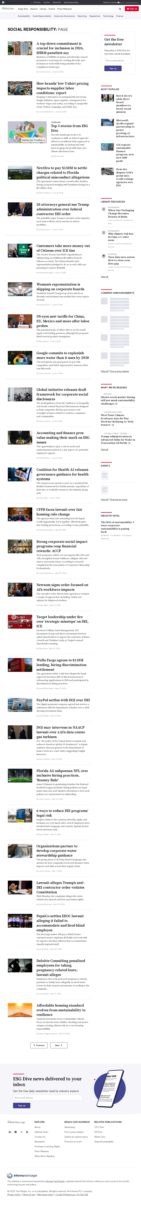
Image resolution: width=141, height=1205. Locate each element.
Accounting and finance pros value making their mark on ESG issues (63, 437)
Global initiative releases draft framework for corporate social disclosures (62, 394)
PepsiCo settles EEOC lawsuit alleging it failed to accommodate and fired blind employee (60, 922)
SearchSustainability (71, 2)
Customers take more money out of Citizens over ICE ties (63, 248)
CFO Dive (37, 2)
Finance (119, 16)
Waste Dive (57, 2)
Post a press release (119, 371)
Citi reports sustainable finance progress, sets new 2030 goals (125, 152)
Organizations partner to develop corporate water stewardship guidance (56, 851)
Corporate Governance (64, 16)
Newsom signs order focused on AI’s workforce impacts (62, 587)
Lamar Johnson (45, 373)
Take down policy (45, 1194)
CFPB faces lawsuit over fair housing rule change (59, 512)
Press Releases (64, 9)
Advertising (69, 1127)
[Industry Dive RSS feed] (27, 1132)
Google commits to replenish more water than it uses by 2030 (62, 355)
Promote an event (118, 499)
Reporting (82, 16)
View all (104, 276)
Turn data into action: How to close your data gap (121, 260)
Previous (40, 1045)
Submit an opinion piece (76, 1136)
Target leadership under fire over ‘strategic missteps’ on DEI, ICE (62, 621)
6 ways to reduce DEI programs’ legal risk (62, 813)
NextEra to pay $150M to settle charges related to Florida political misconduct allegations (63, 172)
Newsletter (40, 1141)
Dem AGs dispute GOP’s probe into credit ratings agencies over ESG (124, 177)
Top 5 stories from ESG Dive (69, 128)
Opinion (34, 9)
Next (57, 1045)
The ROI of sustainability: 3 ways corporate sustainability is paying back (117, 527)
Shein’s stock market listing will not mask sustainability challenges (118, 400)
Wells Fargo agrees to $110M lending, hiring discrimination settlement (61, 665)
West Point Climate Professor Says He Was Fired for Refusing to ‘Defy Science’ (117, 420)
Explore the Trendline (33, 140)
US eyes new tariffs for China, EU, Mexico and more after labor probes (63, 321)
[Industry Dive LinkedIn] (10, 1132)
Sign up (133, 8)
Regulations (95, 16)
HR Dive (47, 2)
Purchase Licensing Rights (47, 1146)
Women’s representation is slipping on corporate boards (60, 287)
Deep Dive (23, 9)
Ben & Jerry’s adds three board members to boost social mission (124, 103)
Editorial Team (41, 1132)
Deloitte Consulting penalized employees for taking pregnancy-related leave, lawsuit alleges (60, 967)
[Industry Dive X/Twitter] (21, 1132)
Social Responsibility (42, 16)
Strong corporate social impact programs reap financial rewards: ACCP (61, 546)
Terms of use (28, 1194)
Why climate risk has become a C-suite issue (120, 237)
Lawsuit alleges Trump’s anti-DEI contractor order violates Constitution (60, 887)
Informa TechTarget (54, 1181)
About (37, 1127)
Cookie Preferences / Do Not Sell (71, 1194)
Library (43, 9)
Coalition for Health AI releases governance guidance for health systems (62, 474)
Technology (108, 16)
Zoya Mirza (43, 648)
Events (52, 9)
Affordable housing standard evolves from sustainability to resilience (61, 1010)
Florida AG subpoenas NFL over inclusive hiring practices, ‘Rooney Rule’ (62, 775)
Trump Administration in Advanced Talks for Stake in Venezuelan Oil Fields (118, 439)
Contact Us (40, 1136)
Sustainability (24, 16)
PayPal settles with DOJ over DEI (63, 700)
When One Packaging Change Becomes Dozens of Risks (121, 213)
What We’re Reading (44, 1156)
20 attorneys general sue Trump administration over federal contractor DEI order (62, 209)
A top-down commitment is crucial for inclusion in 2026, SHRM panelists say (60, 48)
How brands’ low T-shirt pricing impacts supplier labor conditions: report (62, 88)
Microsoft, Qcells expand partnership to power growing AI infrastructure (125, 128)
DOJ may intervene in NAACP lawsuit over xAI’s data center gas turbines (60, 732)
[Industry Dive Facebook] (16, 1132)
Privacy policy (14, 1194)
